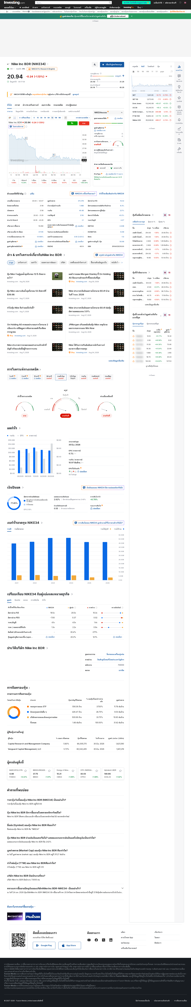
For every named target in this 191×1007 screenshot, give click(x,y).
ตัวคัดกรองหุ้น (115, 7)
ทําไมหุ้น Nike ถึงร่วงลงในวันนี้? (20, 307)
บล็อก (123, 932)
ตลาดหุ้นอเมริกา (102, 11)
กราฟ (17, 105)
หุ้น (7, 11)
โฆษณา (157, 937)
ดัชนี (142, 66)
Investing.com (81, 282)
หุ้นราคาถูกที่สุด (138, 324)
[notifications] (180, 2)
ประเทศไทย (16, 11)
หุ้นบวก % (151, 222)
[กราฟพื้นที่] (14, 117)
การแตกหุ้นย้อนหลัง (58, 111)
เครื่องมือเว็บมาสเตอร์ (129, 948)
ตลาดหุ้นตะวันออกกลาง (129, 11)
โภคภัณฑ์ (151, 66)
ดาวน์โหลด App (127, 937)
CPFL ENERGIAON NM (88, 770)
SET (134, 95)
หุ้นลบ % (162, 222)
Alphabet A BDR (110, 770)
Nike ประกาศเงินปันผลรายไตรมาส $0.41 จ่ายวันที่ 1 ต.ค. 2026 (89, 293)
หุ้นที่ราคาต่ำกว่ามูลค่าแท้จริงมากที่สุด (145, 316)
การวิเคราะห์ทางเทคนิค (23, 369)
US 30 (135, 108)
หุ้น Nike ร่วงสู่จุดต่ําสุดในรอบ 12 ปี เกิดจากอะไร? (26, 276)
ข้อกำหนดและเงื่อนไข (143, 1001)
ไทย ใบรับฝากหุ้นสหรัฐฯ (87, 11)
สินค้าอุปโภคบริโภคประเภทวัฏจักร (110, 659)
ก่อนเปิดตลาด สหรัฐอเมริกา (41, 11)
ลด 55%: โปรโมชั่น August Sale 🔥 (136, 2)
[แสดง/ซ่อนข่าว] (65, 117)
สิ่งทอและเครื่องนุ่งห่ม (115, 654)
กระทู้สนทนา (71, 105)
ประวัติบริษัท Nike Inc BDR (26, 648)
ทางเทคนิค (58, 105)
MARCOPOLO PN (15, 770)
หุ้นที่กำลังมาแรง (140, 272)
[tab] (12, 377)
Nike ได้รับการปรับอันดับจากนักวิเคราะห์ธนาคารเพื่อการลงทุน (87, 347)
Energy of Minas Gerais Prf (67, 770)
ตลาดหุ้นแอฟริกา (162, 11)
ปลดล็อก (51, 637)
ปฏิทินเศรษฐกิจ (100, 7)
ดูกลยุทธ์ (76, 94)
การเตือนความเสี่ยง (180, 1001)
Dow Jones (137, 103)
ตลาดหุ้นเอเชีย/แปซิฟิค (146, 11)
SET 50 (135, 99)
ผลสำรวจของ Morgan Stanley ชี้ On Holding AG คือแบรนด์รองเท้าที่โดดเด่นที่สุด (90, 276)
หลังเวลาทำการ (57, 11)
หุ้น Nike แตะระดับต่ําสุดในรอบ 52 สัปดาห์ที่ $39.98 (26, 293)
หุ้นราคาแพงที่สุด (153, 324)
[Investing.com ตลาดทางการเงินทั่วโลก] (14, 2)
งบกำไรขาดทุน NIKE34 (23, 523)
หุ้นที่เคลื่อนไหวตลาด (141, 215)
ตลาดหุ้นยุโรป (114, 11)
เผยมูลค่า (118, 76)
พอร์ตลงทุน (125, 943)
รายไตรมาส (19, 529)
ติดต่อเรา (157, 943)
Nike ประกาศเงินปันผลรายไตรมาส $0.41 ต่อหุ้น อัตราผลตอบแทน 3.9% (90, 309)
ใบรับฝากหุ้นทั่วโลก (70, 11)
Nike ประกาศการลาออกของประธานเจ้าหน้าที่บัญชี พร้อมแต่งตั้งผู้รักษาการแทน (27, 347)
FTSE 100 (136, 116)
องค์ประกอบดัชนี (74, 111)
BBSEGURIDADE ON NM (42, 770)
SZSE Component (139, 112)
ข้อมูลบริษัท (19, 111)
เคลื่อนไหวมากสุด (139, 222)
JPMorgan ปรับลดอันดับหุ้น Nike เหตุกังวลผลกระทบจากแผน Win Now (88, 326)
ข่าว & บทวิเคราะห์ (30, 105)
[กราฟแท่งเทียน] (9, 117)
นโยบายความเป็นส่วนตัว (162, 1001)
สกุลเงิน (135, 66)
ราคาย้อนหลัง (44, 111)
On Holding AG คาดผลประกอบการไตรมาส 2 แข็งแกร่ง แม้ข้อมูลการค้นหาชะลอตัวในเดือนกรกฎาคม (27, 328)
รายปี (9, 529)
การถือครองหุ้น (17, 688)
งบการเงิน (46, 105)
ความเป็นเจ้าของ (32, 111)
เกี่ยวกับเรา (158, 932)
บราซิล (121, 670)
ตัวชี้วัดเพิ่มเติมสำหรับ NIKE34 (111, 193)
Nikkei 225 (137, 120)
